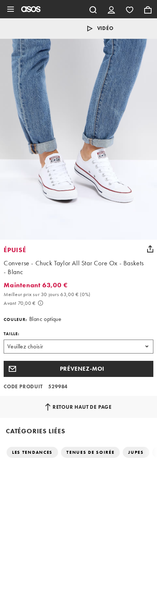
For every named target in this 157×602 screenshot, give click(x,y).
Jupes (136, 452)
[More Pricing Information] (40, 303)
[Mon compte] (111, 9)
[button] (78, 369)
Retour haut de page (82, 407)
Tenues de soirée (90, 452)
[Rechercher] (93, 9)
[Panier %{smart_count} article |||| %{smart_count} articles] (148, 9)
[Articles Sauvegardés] (129, 9)
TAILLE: (11, 334)
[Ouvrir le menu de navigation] (10, 9)
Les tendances (32, 452)
